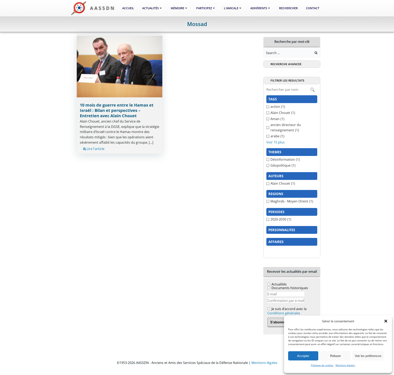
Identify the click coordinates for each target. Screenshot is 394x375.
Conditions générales (283, 313)
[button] (386, 321)
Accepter (303, 356)
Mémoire (177, 8)
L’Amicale (231, 8)
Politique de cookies (322, 365)
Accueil (128, 8)
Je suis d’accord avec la (287, 311)
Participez (204, 8)
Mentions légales (345, 365)
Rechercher (288, 8)
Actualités (150, 8)
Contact (312, 8)
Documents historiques (289, 288)
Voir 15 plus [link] (275, 142)
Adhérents (258, 8)
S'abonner (278, 322)
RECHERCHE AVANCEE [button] (285, 64)
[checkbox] (291, 106)
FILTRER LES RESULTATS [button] (287, 80)
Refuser (335, 356)
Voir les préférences (368, 356)
